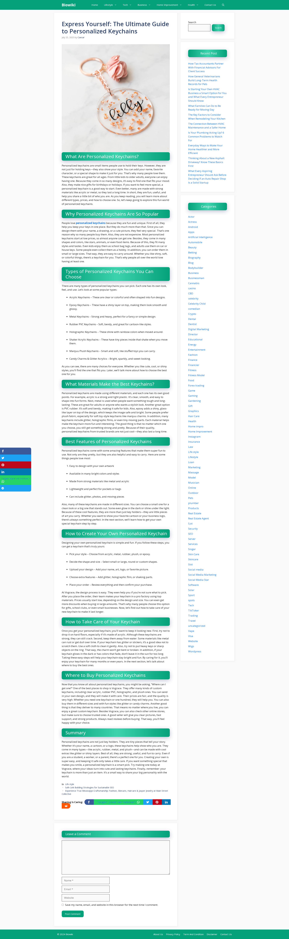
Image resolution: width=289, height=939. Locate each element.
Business (142, 4)
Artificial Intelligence (200, 237)
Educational (195, 339)
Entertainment (196, 349)
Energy (192, 344)
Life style (69, 784)
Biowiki (69, 4)
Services (193, 544)
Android (193, 227)
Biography (194, 257)
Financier (193, 365)
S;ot (190, 523)
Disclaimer (212, 934)
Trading (193, 615)
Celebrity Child (197, 303)
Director (193, 334)
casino (192, 288)
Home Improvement (167, 4)
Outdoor (193, 493)
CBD (190, 293)
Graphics (193, 411)
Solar (191, 590)
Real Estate (194, 513)
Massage (193, 472)
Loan (191, 462)
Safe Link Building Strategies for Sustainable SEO (89, 787)
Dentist (192, 324)
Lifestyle (108, 4)
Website (193, 641)
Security (193, 528)
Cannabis (193, 283)
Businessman (196, 278)
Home (95, 4)
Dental (192, 319)
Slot (190, 564)
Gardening (194, 400)
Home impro (195, 426)
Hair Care (193, 416)
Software (193, 585)
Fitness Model (196, 375)
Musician (193, 482)
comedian (194, 308)
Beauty (192, 247)
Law (190, 447)
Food (191, 380)
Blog (191, 262)
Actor (191, 216)
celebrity (193, 298)
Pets (190, 498)
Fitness (192, 370)
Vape (191, 631)
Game (191, 390)
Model (192, 477)
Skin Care (193, 554)
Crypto (192, 314)
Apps (191, 232)
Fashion (192, 354)
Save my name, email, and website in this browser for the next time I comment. (111, 905)
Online (192, 487)
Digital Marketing (198, 329)
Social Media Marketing (202, 574)
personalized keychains (90, 223)
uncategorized (196, 626)
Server (192, 539)
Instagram (194, 436)
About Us (158, 934)
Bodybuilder (195, 268)
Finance (192, 360)
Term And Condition (193, 934)
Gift (190, 406)
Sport (191, 595)
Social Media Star (198, 579)
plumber (193, 503)
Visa (190, 636)
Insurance (194, 441)
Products (193, 508)
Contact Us (210, 4)
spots (191, 600)
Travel (192, 620)
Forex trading (196, 385)
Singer (192, 549)
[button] (223, 5)
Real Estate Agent (198, 518)
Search (192, 22)
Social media (196, 569)
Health (191, 4)
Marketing (194, 467)
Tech (125, 4)
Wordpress (194, 651)
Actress (192, 222)
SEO (190, 533)
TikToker (193, 610)
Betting (192, 252)
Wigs (191, 646)
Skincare (193, 559)
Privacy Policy (173, 934)
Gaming (193, 395)
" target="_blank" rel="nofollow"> (117, 802)
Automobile (195, 242)
